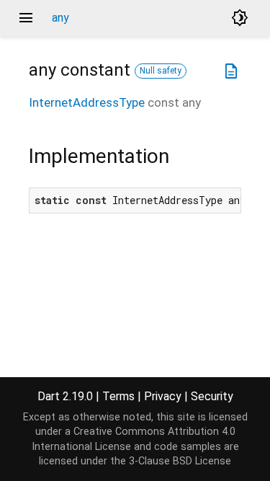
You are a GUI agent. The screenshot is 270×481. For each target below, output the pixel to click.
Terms (118, 396)
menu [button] (26, 18)
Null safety (160, 71)
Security (212, 396)
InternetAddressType (87, 102)
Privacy (162, 396)
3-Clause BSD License (180, 461)
